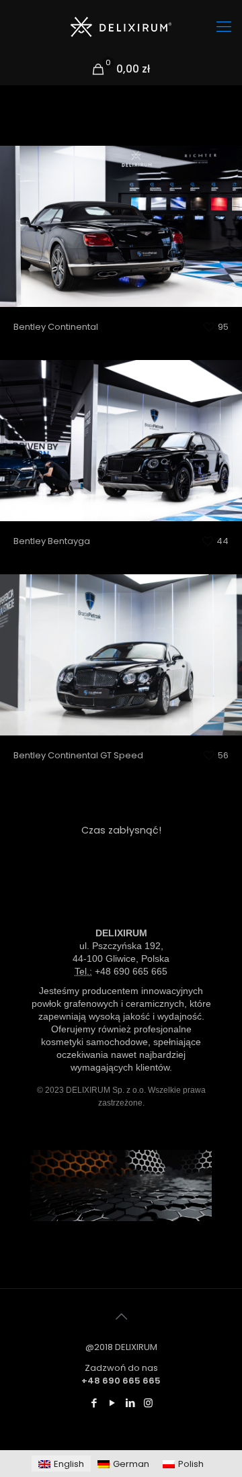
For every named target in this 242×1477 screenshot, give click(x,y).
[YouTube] (112, 1403)
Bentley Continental (121, 276)
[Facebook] (94, 1403)
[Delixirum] (121, 27)
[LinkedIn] (130, 1403)
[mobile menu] (223, 26)
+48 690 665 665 (131, 971)
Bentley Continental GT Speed (121, 704)
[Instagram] (148, 1403)
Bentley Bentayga (121, 490)
